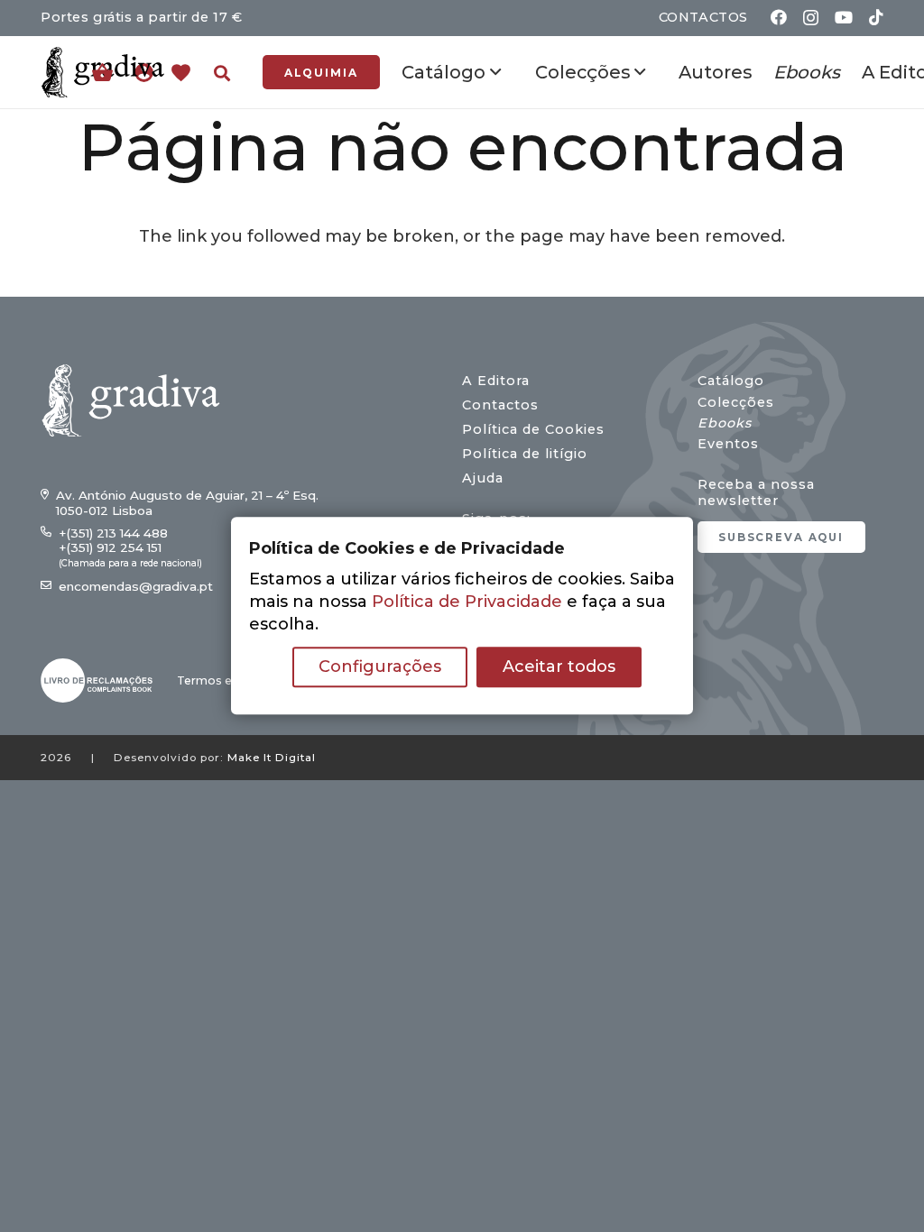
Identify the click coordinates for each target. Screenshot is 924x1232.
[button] (222, 73)
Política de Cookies (533, 429)
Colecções (736, 402)
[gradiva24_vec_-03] (96, 680)
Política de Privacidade (467, 602)
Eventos (728, 444)
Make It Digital (271, 757)
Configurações (380, 667)
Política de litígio (524, 454)
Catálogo (731, 380)
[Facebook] (779, 17)
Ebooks (725, 423)
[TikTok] (876, 17)
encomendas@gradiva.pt (136, 586)
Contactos (500, 405)
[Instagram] (810, 18)
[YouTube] (844, 17)
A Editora (496, 380)
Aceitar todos (559, 667)
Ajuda (483, 478)
